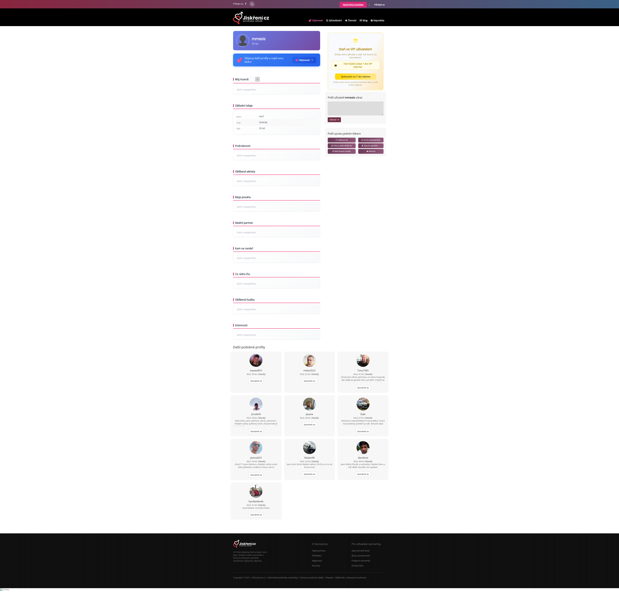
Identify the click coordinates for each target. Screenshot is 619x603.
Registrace (317, 560)
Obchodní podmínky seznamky (283, 577)
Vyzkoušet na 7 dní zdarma (355, 76)
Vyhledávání (335, 20)
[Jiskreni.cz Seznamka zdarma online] (246, 3)
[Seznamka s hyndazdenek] (256, 491)
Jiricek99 (256, 414)
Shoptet (329, 577)
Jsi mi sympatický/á (371, 140)
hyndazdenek (256, 501)
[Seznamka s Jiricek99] (256, 404)
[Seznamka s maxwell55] (256, 361)
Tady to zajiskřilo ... (371, 146)
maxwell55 (256, 370)
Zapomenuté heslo (361, 550)
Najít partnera (318, 550)
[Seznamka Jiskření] (244, 549)
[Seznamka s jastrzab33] (256, 448)
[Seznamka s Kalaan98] (309, 448)
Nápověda (378, 20)
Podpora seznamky (361, 560)
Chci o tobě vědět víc (342, 146)
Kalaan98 (309, 457)
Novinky (316, 565)
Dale (362, 414)
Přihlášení (316, 555)
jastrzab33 (256, 457)
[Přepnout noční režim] (252, 4)
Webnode (340, 577)
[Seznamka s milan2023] (309, 361)
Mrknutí (371, 151)
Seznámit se (256, 380)
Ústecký (261, 374)
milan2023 (309, 370)
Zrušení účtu (358, 565)
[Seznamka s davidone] (363, 448)
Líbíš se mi (343, 140)
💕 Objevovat (316, 20)
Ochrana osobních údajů (311, 577)
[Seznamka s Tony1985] (363, 361)
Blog (365, 20)
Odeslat (333, 120)
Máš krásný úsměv (342, 151)
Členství (351, 20)
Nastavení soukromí (356, 577)
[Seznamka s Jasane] (309, 404)
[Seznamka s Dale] (363, 404)
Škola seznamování (361, 555)
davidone (363, 457)
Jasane (309, 414)
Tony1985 (363, 370)
